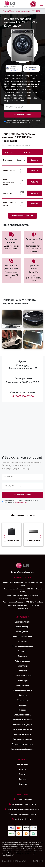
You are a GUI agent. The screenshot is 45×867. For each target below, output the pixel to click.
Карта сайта (38, 861)
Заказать (34, 160)
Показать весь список (22, 215)
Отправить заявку (22, 114)
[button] (4, 536)
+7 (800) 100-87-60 (22, 396)
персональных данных (23, 122)
